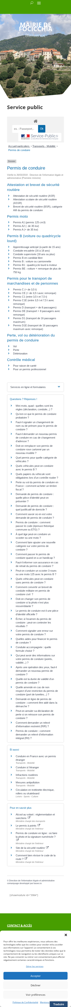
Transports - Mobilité (44, 146)
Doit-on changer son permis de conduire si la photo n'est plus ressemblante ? (33, 602)
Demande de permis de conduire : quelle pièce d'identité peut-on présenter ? (35, 498)
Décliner (35, 985)
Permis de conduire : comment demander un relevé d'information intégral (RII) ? (34, 734)
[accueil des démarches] (35, 121)
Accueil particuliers (19, 146)
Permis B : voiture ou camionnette (32, 261)
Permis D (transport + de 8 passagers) (35, 307)
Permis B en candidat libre (28, 257)
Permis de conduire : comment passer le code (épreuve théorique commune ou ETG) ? (35, 526)
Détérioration (20, 353)
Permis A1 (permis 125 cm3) (29, 222)
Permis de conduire (19, 150)
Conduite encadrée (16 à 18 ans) (31, 250)
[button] (66, 935)
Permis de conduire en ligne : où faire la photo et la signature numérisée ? (36, 835)
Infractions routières (27, 774)
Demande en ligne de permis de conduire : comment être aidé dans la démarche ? (36, 703)
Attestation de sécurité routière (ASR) (34, 195)
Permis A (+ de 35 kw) (25, 229)
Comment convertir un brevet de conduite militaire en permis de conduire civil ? (34, 591)
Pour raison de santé (24, 365)
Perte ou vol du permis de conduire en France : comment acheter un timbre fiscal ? (37, 486)
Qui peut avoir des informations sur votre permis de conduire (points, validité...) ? (35, 659)
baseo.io (38, 883)
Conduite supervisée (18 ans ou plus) (34, 254)
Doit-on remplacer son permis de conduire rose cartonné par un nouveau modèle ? (34, 449)
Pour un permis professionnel (29, 369)
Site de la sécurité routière (30, 847)
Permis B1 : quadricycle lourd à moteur (35, 265)
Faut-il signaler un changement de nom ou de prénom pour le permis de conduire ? (36, 426)
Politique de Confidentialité (25, 1002)
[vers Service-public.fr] (39, 137)
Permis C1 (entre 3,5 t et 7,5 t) (30, 296)
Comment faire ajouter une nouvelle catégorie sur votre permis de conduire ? (35, 546)
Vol (15, 346)
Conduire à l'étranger (27, 767)
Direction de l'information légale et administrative (32, 880)
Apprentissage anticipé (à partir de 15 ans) (36, 247)
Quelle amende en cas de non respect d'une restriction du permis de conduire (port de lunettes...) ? (37, 691)
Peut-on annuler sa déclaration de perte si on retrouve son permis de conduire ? (35, 714)
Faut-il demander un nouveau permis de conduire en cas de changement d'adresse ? (36, 438)
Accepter (36, 976)
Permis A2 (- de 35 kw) (26, 225)
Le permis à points (26, 825)
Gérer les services (34, 966)
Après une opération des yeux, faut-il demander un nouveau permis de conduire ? (36, 671)
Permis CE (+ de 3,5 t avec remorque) (34, 293)
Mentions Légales (48, 1002)
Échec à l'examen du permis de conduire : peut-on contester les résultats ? (33, 622)
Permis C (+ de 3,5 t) (25, 289)
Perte (16, 349)
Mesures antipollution (27, 782)
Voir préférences (35, 994)
